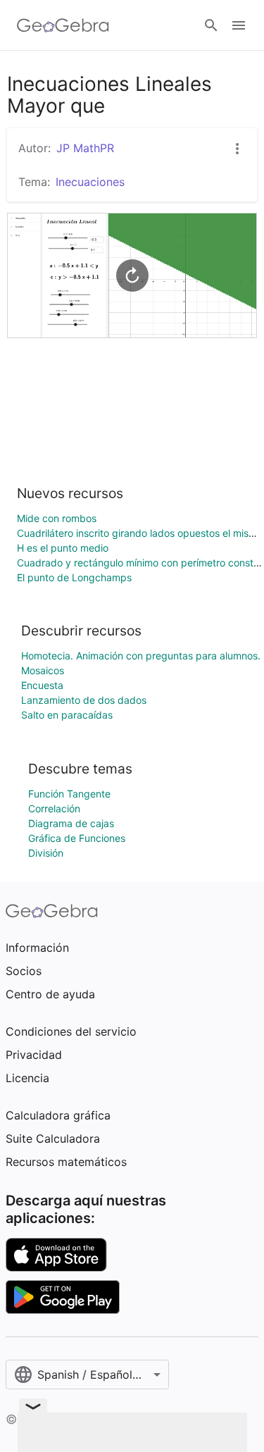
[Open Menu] (238, 25)
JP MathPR (85, 148)
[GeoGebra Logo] (63, 25)
